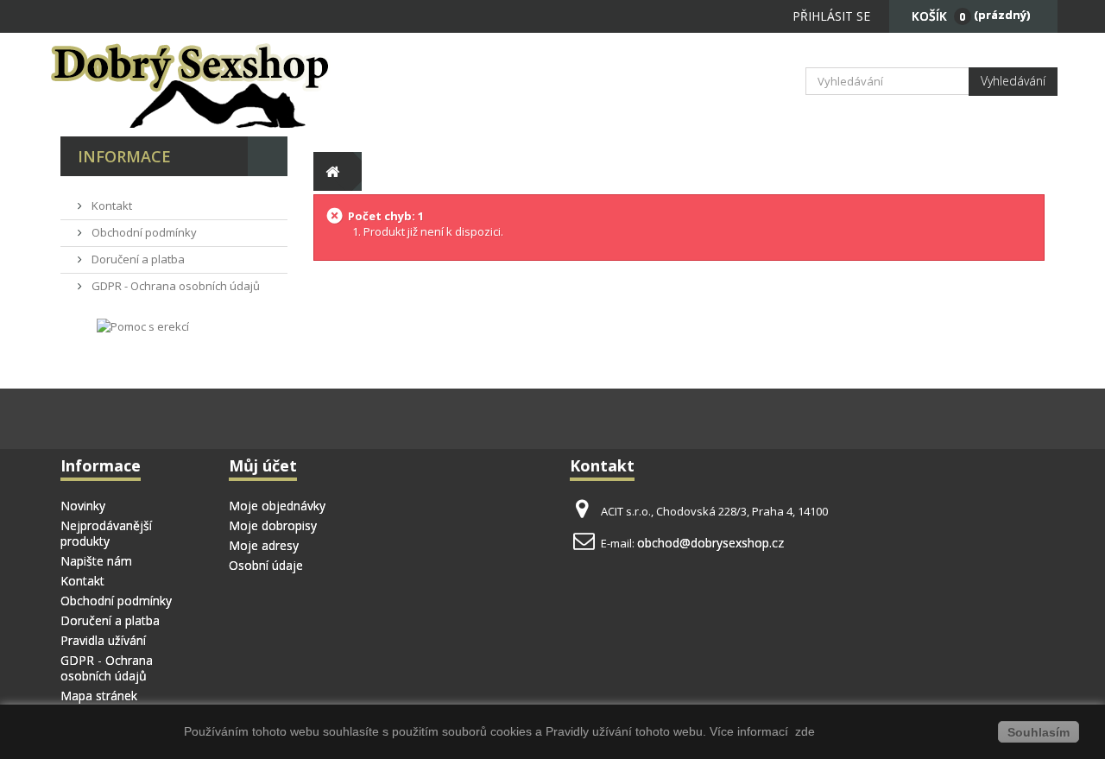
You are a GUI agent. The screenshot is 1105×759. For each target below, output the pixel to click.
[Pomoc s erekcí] (142, 325)
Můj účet (263, 465)
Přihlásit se (831, 16)
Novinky (82, 505)
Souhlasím (1038, 732)
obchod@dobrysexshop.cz (710, 542)
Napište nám (96, 561)
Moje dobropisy (273, 525)
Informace (124, 156)
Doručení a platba (137, 259)
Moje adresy (264, 545)
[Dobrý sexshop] (215, 84)
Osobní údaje (266, 565)
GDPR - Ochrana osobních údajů (174, 286)
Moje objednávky (277, 505)
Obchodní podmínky (143, 232)
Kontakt (110, 205)
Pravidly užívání (590, 731)
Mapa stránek (98, 695)
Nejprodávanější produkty (106, 533)
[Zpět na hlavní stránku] (332, 171)
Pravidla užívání (103, 640)
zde (803, 731)
